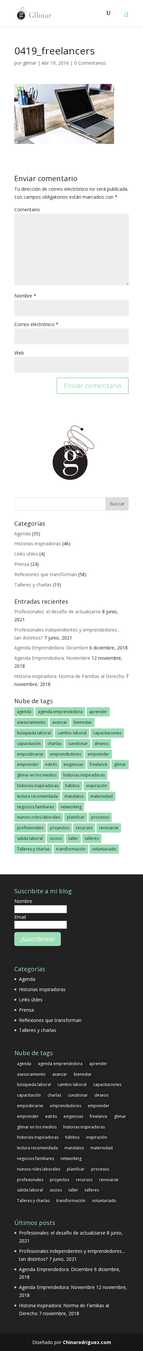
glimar (29, 63)
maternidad (101, 796)
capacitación (29, 743)
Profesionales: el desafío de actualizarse (57, 611)
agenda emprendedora (60, 711)
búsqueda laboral (34, 733)
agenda (24, 711)
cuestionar (78, 743)
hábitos (72, 785)
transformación (70, 849)
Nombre (25, 296)
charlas (54, 743)
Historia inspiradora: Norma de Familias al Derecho (69, 676)
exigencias (73, 764)
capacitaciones (107, 733)
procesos (100, 817)
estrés (51, 764)
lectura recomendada (37, 796)
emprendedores (65, 754)
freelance (98, 764)
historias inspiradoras (84, 775)
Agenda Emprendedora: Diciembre (51, 647)
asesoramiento (31, 722)
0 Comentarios (90, 63)
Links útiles (26, 554)
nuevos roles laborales (38, 817)
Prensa (21, 564)
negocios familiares (35, 807)
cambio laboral (72, 733)
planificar (75, 817)
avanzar (59, 722)
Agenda (22, 533)
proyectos (59, 828)
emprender (98, 754)
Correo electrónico (36, 324)
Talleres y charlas (33, 584)
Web (19, 353)
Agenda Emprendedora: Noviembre (52, 658)
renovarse (108, 828)
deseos (101, 743)
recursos (84, 828)
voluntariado (104, 849)
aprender (98, 711)
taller (73, 838)
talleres (92, 838)
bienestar (83, 722)
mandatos (74, 796)
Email (20, 917)
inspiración (96, 785)
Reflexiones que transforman (45, 574)
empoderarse (30, 754)
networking (71, 807)
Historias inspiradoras (37, 543)
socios (56, 838)
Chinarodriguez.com (87, 1342)
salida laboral (30, 838)
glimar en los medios (37, 775)
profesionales (30, 828)
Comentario (27, 209)
